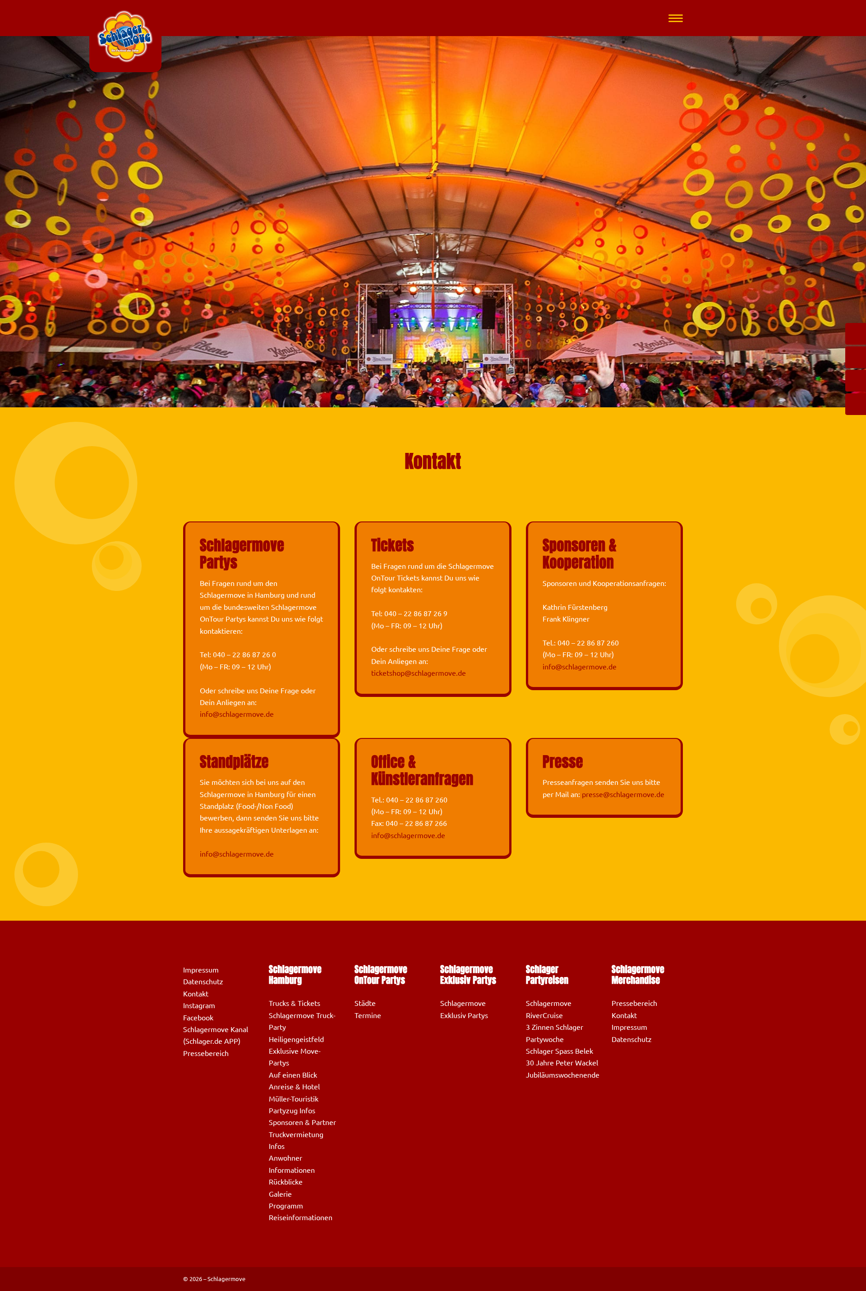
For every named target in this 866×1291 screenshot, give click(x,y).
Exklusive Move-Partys (295, 1057)
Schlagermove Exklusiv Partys (464, 1009)
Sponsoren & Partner (302, 1122)
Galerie (280, 1194)
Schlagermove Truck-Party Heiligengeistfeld (302, 1027)
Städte (365, 1003)
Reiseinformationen (300, 1217)
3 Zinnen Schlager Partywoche (554, 1033)
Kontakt (195, 994)
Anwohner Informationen (292, 1164)
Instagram (199, 1005)
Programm (286, 1206)
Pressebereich (206, 1053)
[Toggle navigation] (675, 18)
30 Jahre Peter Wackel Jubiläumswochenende (562, 1069)
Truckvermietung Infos (296, 1140)
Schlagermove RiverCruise (548, 1009)
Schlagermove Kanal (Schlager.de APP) (215, 1035)
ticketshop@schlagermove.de (418, 673)
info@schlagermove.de (237, 714)
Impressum (201, 970)
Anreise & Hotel (294, 1087)
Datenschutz (203, 981)
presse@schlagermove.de (623, 794)
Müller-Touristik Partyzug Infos (293, 1105)
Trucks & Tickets (294, 1003)
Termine (368, 1015)
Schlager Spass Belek (559, 1051)
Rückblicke (286, 1182)
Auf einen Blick (293, 1075)
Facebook (198, 1018)
